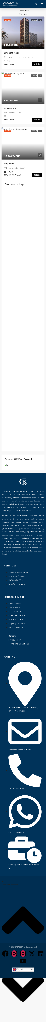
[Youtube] (23, 961)
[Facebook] (5, 953)
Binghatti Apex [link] (11, 52)
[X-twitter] (32, 953)
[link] (23, 33)
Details (37, 64)
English (19, 969)
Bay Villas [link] (9, 163)
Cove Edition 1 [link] (11, 108)
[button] (42, 4)
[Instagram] (14, 953)
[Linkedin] (40, 953)
